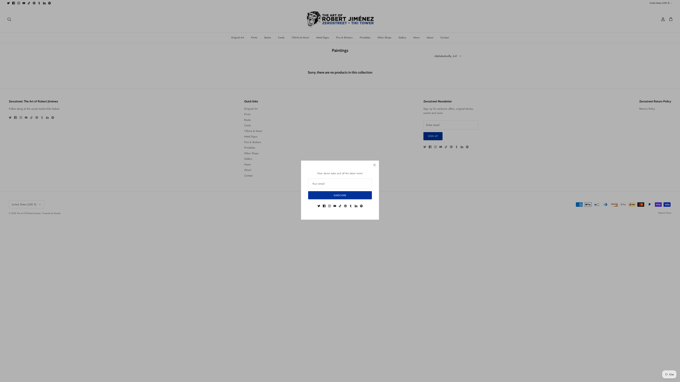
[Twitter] (319, 206)
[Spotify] (361, 206)
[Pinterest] (345, 206)
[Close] (374, 165)
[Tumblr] (350, 206)
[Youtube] (334, 206)
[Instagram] (329, 206)
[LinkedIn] (356, 206)
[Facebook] (324, 206)
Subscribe (340, 195)
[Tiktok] (340, 206)
